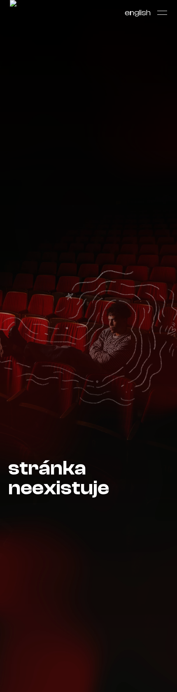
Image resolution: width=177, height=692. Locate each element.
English (138, 12)
